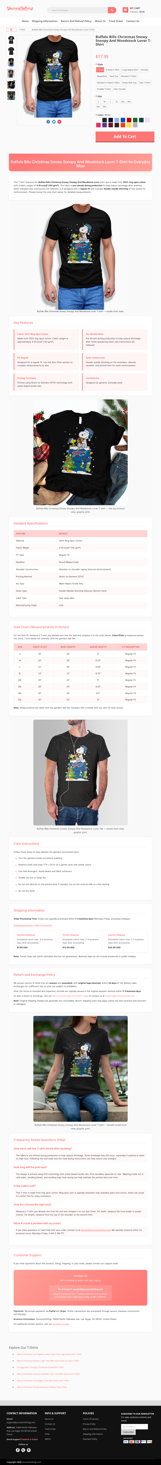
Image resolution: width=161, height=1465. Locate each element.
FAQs (47, 1434)
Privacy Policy (89, 1424)
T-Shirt (22, 29)
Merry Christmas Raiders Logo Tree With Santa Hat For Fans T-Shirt (48, 1360)
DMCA (48, 1439)
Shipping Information (45, 21)
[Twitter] (54, 122)
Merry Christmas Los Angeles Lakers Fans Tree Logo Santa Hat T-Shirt (49, 1354)
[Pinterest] (59, 122)
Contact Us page (61, 1324)
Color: (104, 114)
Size (99, 96)
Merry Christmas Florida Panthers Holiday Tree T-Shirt (42, 1387)
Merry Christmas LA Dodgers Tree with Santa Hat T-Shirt (43, 1380)
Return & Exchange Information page (70, 996)
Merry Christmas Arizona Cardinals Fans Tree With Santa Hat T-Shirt (48, 1374)
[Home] (20, 8)
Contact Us (132, 21)
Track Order (116, 21)
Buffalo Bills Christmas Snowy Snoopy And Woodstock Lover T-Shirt (63, 29)
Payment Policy (90, 1439)
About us (100, 21)
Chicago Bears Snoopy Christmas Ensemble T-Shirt (40, 1367)
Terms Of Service (90, 1419)
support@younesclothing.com (120, 996)
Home (25, 21)
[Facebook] (48, 122)
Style (100, 64)
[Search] (112, 10)
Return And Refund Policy (76, 21)
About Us (49, 1419)
